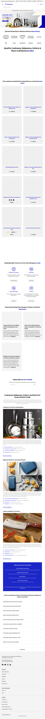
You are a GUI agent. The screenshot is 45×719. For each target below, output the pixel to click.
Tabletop (4, 681)
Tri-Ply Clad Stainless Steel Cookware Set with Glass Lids (12, 108)
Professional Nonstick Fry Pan (12, 167)
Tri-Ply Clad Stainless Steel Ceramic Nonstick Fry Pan (33, 198)
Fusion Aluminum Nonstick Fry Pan (33, 228)
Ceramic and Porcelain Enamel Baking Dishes (11, 498)
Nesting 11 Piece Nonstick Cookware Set (11, 197)
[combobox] (22, 7)
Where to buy (39, 1)
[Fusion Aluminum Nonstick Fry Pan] (33, 216)
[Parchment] (10, 232)
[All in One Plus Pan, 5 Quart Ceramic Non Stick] (12, 216)
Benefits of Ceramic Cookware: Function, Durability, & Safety (11, 357)
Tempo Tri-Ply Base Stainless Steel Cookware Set (12, 138)
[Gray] (11, 200)
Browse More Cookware (7, 455)
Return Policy (5, 704)
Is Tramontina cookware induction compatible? (12, 624)
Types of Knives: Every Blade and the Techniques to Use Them (11, 327)
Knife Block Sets (6, 551)
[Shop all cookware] (22, 424)
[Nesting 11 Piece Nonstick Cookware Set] (12, 186)
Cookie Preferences (6, 714)
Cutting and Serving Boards (8, 555)
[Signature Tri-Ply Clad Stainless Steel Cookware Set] (33, 96)
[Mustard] (8, 232)
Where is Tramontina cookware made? (11, 615)
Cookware (4, 674)
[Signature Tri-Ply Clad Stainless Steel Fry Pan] (33, 156)
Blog (21, 1)
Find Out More (14, 280)
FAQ (3, 692)
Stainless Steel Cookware (8, 447)
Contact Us (24, 1)
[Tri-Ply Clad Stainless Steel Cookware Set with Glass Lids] (12, 96)
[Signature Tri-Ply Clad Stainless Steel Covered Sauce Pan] (33, 126)
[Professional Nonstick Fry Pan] (12, 156)
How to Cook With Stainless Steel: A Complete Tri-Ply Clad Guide (33, 327)
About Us (17, 1)
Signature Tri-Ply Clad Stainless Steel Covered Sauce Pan (33, 138)
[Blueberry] (14, 232)
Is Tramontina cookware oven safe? (10, 628)
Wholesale (29, 1)
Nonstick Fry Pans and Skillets (9, 450)
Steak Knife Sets (7, 553)
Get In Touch (31, 300)
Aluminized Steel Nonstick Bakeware (10, 500)
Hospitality (34, 1)
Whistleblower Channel (7, 709)
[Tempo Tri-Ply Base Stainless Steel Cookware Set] (12, 126)
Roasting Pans (6, 503)
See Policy (14, 300)
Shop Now (31, 280)
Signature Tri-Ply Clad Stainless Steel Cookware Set (33, 108)
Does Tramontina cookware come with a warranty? (13, 619)
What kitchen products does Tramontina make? (12, 601)
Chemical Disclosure (6, 706)
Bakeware (4, 676)
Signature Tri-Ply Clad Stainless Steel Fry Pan (33, 168)
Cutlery (3, 678)
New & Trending (5, 671)
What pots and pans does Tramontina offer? (12, 606)
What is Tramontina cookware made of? (11, 610)
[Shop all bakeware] (22, 476)
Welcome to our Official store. (7, 1)
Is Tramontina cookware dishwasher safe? (11, 633)
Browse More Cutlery (6, 558)
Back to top (22, 649)
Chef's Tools (4, 683)
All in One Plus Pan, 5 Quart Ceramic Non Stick (11, 229)
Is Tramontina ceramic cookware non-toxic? (12, 637)
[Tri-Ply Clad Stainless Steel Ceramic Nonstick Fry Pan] (33, 186)
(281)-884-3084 (10, 661)
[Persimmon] (12, 232)
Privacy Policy (5, 702)
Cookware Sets (6, 452)
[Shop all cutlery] (22, 528)
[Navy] (13, 200)
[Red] (9, 200)
